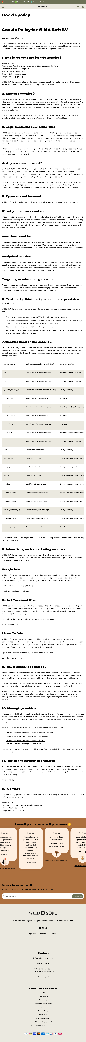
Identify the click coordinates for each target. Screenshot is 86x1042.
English (32, 933)
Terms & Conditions (43, 1018)
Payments (43, 1000)
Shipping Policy (43, 996)
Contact (43, 1007)
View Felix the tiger (75, 866)
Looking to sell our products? (43, 1022)
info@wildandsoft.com (43, 958)
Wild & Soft (39, 1026)
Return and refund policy (43, 1004)
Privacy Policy (43, 1011)
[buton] (32, 933)
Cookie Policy (43, 1015)
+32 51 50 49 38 (43, 963)
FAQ (43, 992)
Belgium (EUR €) (48, 933)
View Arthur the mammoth (49, 860)
